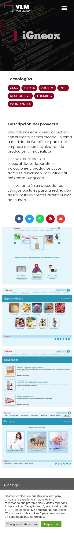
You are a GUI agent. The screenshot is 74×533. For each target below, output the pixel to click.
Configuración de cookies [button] (22, 524)
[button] (64, 8)
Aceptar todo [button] (51, 524)
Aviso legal (12, 485)
